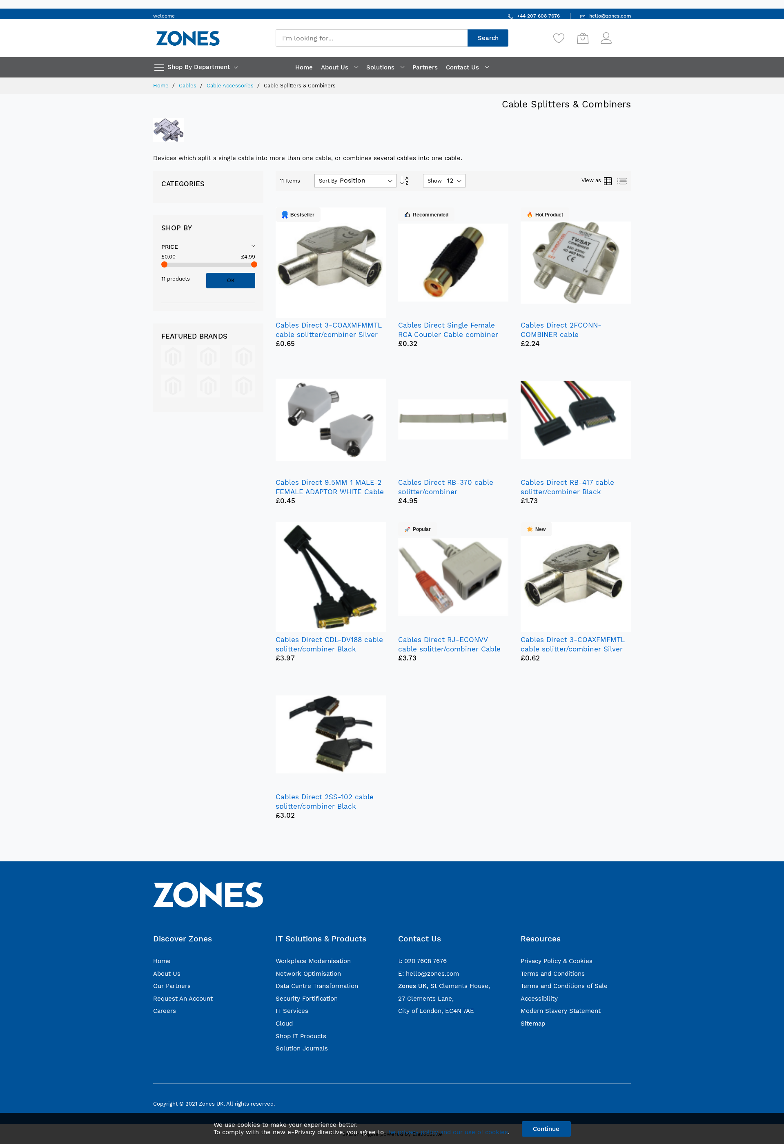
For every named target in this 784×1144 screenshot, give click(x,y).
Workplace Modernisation (313, 961)
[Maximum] (254, 264)
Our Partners (172, 986)
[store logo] (188, 38)
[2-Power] (173, 356)
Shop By (176, 228)
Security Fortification (307, 998)
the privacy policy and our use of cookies (447, 1132)
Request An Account (183, 998)
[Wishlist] (559, 38)
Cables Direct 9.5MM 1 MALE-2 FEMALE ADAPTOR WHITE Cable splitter (330, 491)
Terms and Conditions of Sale (564, 986)
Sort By (328, 181)
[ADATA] (208, 385)
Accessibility (539, 998)
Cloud (284, 1023)
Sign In (622, 34)
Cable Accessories (231, 86)
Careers (164, 1011)
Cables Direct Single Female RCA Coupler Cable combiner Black (448, 334)
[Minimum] (164, 264)
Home (161, 86)
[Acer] (243, 356)
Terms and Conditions (553, 973)
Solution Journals (302, 1048)
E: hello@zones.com (428, 973)
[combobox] (372, 38)
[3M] (208, 356)
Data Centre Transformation (317, 986)
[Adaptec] (173, 385)
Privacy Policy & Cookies (556, 961)
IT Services (292, 1011)
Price (169, 246)
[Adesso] (243, 385)
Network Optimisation (308, 973)
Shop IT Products (301, 1036)
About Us (166, 973)
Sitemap (533, 1023)
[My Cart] (582, 38)
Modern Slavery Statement (561, 1011)
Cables (188, 86)
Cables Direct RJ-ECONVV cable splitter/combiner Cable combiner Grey (449, 649)
